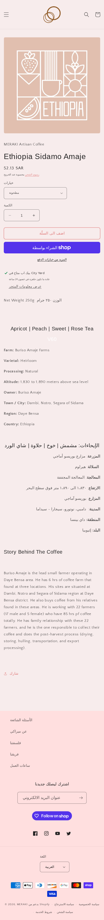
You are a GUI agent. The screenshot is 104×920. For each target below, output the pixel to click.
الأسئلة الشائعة (21, 720)
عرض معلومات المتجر (25, 287)
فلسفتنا (15, 743)
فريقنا (14, 754)
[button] (6, 14)
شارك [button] (14, 674)
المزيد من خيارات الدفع (52, 259)
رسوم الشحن (32, 174)
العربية (49, 867)
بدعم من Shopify (39, 904)
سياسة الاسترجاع (64, 904)
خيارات (8, 183)
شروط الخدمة (44, 912)
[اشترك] (80, 798)
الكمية (8, 205)
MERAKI (22, 904)
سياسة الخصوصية (89, 904)
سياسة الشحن (65, 912)
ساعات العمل (20, 766)
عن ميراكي (18, 732)
